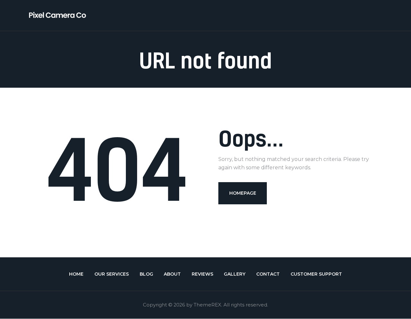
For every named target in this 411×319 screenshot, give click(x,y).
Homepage (242, 193)
